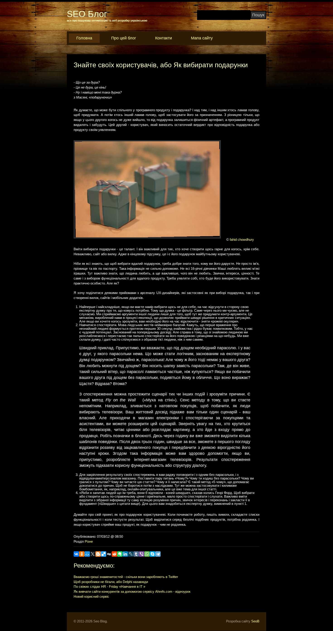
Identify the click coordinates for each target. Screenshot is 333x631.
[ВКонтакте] (76, 554)
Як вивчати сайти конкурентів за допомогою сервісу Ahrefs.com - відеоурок (132, 591)
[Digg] (109, 554)
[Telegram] (158, 554)
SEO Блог (87, 14)
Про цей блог (123, 38)
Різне (89, 541)
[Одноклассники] (81, 554)
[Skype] (152, 554)
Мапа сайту (202, 38)
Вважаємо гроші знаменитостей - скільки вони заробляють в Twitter (126, 577)
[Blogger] (98, 554)
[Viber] (141, 554)
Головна (84, 38)
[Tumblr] (136, 554)
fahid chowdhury (242, 239)
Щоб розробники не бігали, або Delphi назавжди (111, 582)
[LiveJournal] (130, 554)
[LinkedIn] (125, 554)
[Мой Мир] (87, 554)
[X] (92, 554)
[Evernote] (120, 554)
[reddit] (114, 554)
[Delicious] (103, 554)
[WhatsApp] (147, 554)
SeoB (255, 621)
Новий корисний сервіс (91, 596)
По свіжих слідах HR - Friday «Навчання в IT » (109, 586)
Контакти (163, 38)
